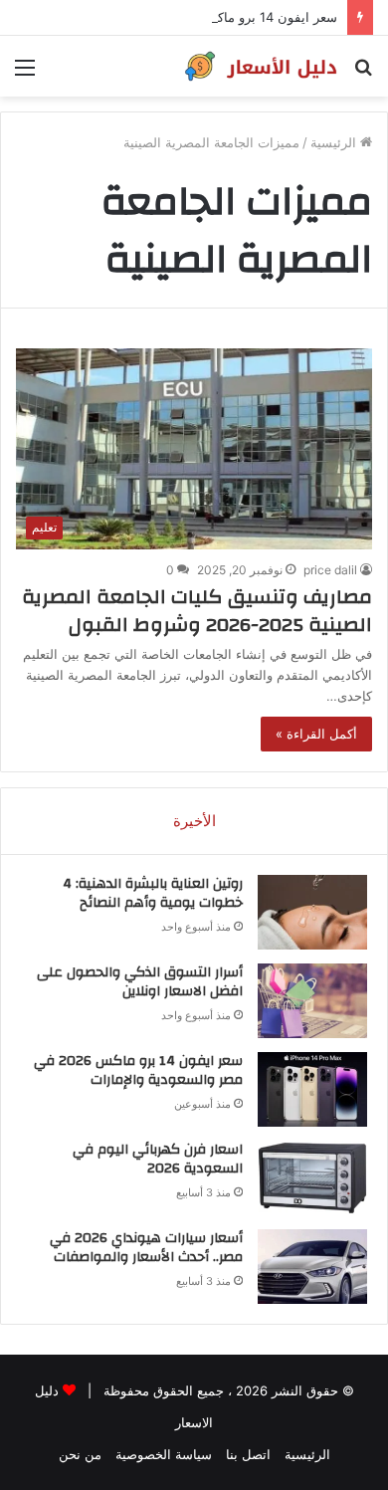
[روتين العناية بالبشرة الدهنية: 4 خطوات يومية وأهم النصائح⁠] (312, 912)
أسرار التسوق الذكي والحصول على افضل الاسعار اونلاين (140, 982)
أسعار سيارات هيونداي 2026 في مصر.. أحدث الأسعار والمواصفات (146, 1248)
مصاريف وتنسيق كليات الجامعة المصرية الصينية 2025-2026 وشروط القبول (197, 610)
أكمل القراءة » (316, 734)
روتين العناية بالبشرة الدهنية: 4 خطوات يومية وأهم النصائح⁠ (153, 894)
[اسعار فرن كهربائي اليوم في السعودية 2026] (312, 1178)
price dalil (330, 569)
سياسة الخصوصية (163, 1454)
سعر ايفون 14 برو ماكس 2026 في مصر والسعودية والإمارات (169, 17)
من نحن (80, 1454)
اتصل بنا (248, 1454)
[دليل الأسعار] (258, 66)
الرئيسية (335, 142)
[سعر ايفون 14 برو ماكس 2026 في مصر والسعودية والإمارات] (312, 1089)
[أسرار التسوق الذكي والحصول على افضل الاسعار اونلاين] (312, 1000)
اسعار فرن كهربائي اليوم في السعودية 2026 (158, 1159)
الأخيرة (194, 820)
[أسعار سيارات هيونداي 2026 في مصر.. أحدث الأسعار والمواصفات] (312, 1266)
